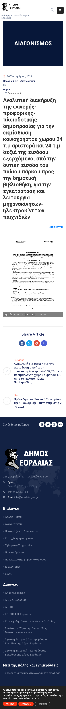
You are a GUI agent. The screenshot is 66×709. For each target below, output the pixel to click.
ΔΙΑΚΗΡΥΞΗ (56, 227)
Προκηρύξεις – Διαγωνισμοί (22, 531)
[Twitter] (29, 343)
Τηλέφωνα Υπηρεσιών (18, 545)
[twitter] (48, 424)
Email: (23, 497)
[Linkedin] (44, 343)
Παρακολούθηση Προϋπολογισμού (25, 559)
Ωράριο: (12, 482)
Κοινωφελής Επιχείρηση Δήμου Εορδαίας (30, 621)
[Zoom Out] (27, 314)
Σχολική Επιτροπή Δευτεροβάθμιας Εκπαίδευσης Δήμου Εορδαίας (26, 641)
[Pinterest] (37, 343)
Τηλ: (18, 492)
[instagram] (54, 424)
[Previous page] (6, 314)
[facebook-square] (42, 424)
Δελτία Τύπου (13, 516)
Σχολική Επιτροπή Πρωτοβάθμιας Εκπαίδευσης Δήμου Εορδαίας (25, 652)
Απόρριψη (26, 704)
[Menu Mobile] (60, 10)
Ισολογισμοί (12, 566)
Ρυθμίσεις (42, 704)
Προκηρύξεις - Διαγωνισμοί (19, 81)
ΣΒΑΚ (8, 573)
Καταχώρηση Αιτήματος (19, 538)
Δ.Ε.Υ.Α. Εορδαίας (15, 599)
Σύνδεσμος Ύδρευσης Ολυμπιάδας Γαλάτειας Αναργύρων (26, 630)
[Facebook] (22, 343)
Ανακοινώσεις (13, 524)
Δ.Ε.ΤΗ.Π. (10, 607)
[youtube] (60, 424)
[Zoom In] (32, 314)
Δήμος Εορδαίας (15, 592)
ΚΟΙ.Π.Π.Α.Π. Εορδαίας (18, 614)
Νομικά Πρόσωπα (15, 552)
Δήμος (7, 89)
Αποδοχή (10, 704)
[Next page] (11, 314)
